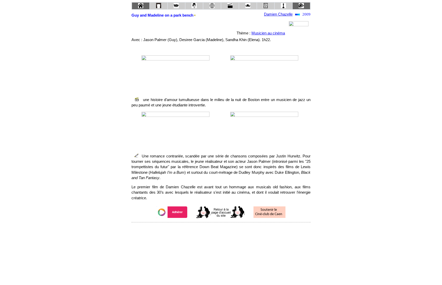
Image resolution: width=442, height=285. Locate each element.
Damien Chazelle (278, 14)
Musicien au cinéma (268, 33)
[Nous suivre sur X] (221, 229)
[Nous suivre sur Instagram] (230, 229)
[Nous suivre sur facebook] (211, 229)
